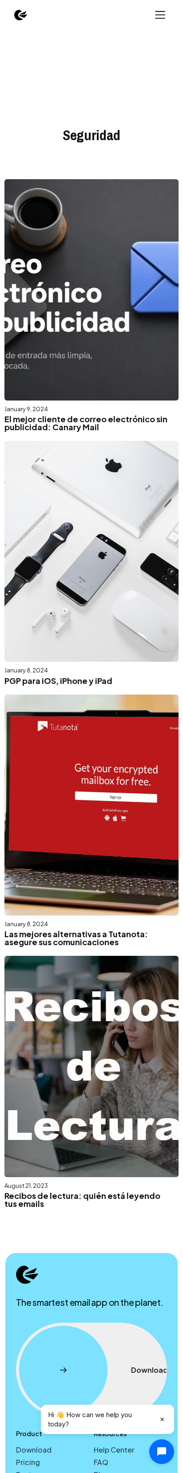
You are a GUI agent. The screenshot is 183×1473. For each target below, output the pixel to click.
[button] (159, 14)
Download (34, 1449)
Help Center (114, 1449)
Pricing (28, 1462)
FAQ (101, 1462)
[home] (20, 14)
